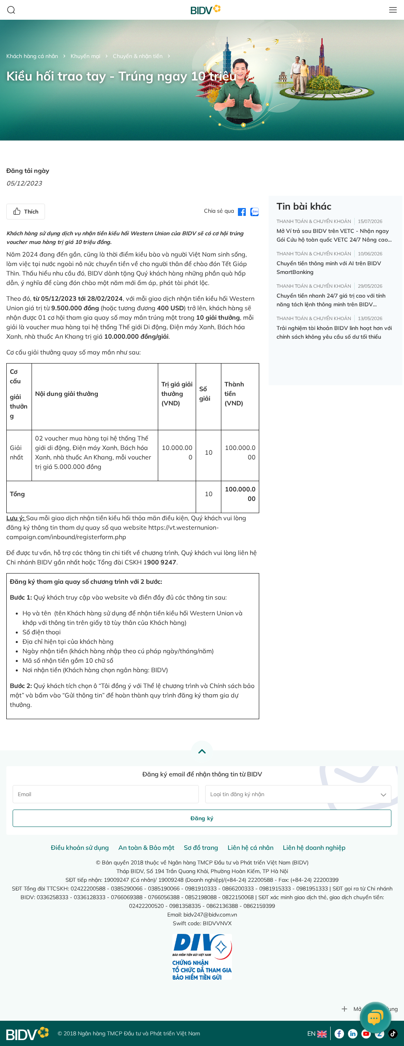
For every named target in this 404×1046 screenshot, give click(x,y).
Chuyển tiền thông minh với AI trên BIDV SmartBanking (329, 268)
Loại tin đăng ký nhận (237, 794)
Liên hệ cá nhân (250, 847)
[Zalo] (379, 1033)
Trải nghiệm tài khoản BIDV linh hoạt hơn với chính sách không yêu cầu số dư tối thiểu (334, 332)
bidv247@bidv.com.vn (210, 914)
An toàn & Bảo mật (146, 847)
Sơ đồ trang (201, 847)
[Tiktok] (393, 1033)
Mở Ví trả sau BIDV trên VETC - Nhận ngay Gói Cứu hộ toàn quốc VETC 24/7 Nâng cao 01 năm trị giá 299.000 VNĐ (333, 235)
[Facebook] (339, 1033)
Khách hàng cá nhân (32, 56)
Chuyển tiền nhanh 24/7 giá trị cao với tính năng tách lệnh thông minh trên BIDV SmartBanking (331, 300)
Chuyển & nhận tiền (138, 56)
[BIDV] (28, 1033)
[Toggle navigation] (393, 10)
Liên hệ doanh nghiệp (314, 847)
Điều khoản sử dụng (80, 847)
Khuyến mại (85, 56)
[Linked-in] (352, 1033)
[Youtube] (366, 1033)
